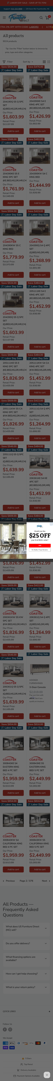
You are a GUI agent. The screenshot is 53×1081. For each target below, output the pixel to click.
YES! (39, 545)
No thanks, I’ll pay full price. (40, 550)
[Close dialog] (51, 524)
